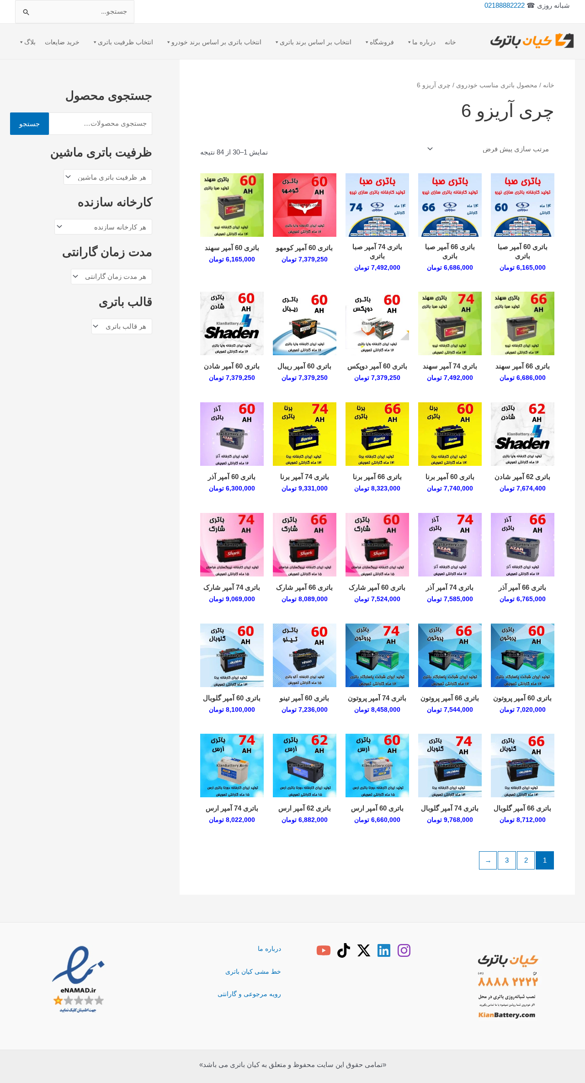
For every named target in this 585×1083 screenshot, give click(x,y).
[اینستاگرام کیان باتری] (404, 950)
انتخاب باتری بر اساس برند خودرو (216, 42)
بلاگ (30, 42)
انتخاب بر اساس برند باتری (315, 42)
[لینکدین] (384, 950)
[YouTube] (323, 950)
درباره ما (424, 42)
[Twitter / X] (363, 950)
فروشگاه (382, 42)
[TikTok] (343, 950)
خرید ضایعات (62, 42)
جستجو (29, 124)
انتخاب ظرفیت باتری (125, 42)
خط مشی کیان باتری (253, 971)
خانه (450, 42)
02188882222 (504, 5)
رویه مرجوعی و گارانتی (249, 994)
